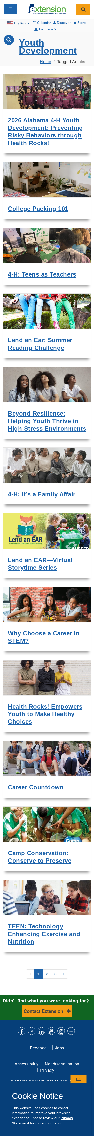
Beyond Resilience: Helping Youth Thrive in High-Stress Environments (47, 421)
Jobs (59, 1048)
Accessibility (27, 1064)
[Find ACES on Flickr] (71, 1032)
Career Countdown (36, 787)
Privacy (47, 1070)
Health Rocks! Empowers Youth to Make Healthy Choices (45, 714)
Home (45, 61)
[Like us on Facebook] (21, 1032)
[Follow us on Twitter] (31, 1032)
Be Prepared (48, 29)
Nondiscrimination (62, 1064)
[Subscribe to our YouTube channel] (51, 1032)
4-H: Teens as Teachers (42, 274)
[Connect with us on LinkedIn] (41, 1032)
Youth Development (48, 46)
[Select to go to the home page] (47, 8)
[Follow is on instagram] (61, 1032)
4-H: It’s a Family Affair (42, 494)
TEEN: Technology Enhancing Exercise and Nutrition (44, 934)
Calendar (44, 22)
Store (81, 22)
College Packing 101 (38, 208)
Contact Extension (44, 1011)
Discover (64, 22)
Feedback (39, 1048)
